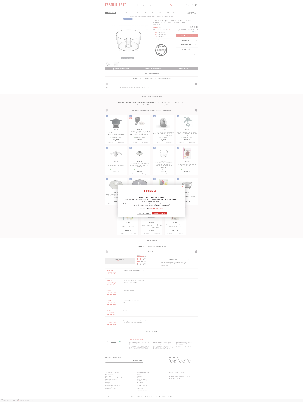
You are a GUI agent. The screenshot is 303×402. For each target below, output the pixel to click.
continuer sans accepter (156, 208)
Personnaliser (144, 213)
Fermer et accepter (179, 186)
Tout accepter (160, 213)
